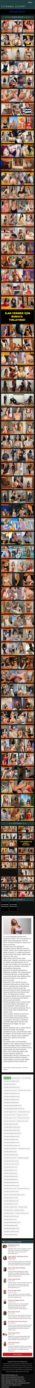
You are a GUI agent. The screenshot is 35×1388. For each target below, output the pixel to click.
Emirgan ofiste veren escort (12, 1145)
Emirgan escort (16, 1078)
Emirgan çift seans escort (11, 1164)
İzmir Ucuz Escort (14, 1333)
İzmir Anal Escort (14, 1342)
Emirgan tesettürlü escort (11, 1216)
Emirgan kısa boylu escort (11, 1102)
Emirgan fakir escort (24, 1112)
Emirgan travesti (19, 1210)
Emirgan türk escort (9, 1115)
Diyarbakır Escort (13, 1245)
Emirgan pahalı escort (10, 1152)
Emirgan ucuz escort (24, 1149)
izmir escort (5, 1387)
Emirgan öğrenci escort (10, 1204)
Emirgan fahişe (23, 1207)
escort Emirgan (26, 1078)
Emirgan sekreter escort (11, 1198)
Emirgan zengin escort (10, 1112)
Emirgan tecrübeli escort (11, 1182)
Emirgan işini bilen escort (11, 1192)
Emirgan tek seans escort (11, 1161)
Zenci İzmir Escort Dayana (16, 1268)
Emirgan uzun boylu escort (11, 1099)
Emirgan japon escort (10, 1118)
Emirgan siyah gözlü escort (11, 1096)
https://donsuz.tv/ (20, 1381)
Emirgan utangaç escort (11, 1225)
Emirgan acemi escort (10, 1188)
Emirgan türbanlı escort (22, 1213)
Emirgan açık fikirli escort (11, 1231)
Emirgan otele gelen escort (11, 1136)
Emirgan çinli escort (23, 1118)
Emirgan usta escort (23, 1188)
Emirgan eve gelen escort (11, 1139)
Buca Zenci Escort (14, 1312)
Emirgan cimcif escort (10, 1149)
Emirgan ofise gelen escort (11, 1142)
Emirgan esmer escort (24, 1090)
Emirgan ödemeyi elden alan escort (14, 1109)
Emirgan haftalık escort (11, 1176)
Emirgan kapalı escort (10, 1219)
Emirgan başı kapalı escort (11, 1228)
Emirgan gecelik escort (10, 1167)
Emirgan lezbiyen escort (11, 1124)
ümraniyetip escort (24, 1383)
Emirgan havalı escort (10, 1158)
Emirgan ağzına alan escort (11, 1130)
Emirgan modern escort (10, 1235)
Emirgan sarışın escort (10, 1090)
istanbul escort (6, 1385)
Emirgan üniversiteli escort (11, 1087)
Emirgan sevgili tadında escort (12, 1106)
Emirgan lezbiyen (9, 1213)
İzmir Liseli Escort (14, 1279)
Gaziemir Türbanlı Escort (16, 1300)
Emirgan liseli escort (10, 1084)
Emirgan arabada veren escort (12, 1133)
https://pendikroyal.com (9, 1383)
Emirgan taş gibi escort (10, 1207)
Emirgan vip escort (23, 1158)
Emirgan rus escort (22, 1115)
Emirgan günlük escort (10, 1170)
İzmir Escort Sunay (14, 1290)
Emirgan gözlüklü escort (11, 1179)
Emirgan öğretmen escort (11, 1201)
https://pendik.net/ (7, 1381)
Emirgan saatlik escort (10, 1173)
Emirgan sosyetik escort (11, 1155)
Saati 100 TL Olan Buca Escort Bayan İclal (18, 1257)
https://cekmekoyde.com (9, 1375)
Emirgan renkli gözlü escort (12, 1093)
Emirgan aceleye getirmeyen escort (14, 1195)
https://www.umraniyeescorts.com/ (12, 1379)
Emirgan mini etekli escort (11, 1081)
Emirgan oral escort (22, 1121)
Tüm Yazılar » (17, 1354)
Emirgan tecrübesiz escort (11, 1185)
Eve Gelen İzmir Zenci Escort (17, 1321)
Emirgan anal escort (9, 1121)
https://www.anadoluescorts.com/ (12, 1377)
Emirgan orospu (8, 1210)
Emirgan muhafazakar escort (12, 1222)
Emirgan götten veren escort (12, 1127)
